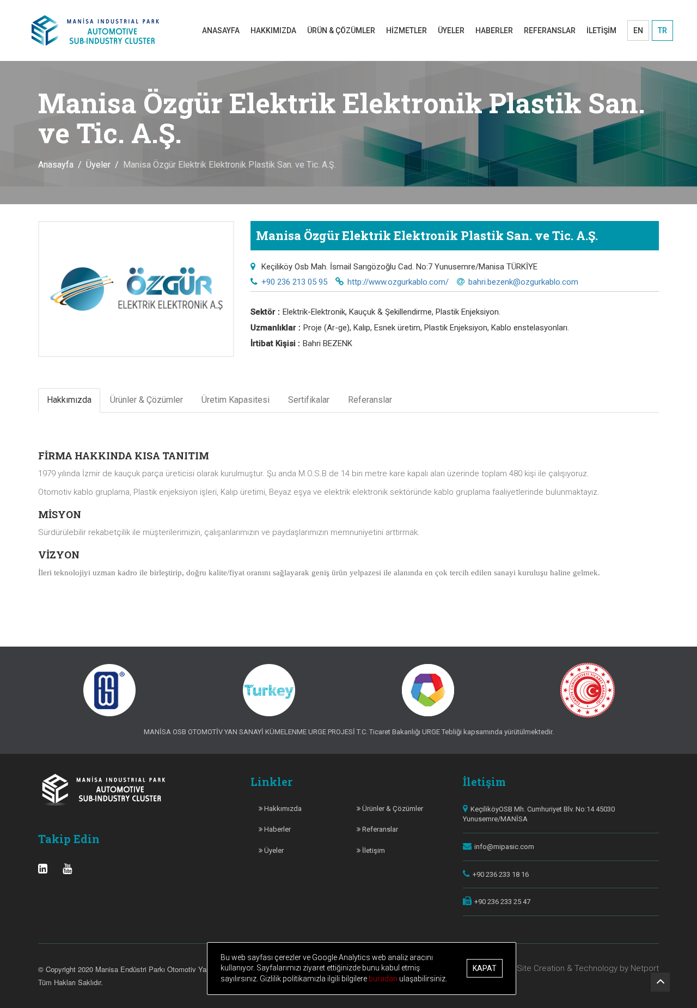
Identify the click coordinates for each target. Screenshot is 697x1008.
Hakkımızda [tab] (69, 400)
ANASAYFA (221, 30)
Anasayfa (56, 164)
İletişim (372, 850)
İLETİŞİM (601, 30)
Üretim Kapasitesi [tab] (235, 400)
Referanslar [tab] (370, 400)
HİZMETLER (406, 30)
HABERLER (494, 30)
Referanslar (379, 829)
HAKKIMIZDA (273, 30)
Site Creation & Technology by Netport (588, 968)
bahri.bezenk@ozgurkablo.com (523, 282)
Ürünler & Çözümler (391, 808)
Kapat (485, 968)
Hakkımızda (282, 808)
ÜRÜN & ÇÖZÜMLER (341, 30)
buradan (384, 978)
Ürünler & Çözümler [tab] (146, 400)
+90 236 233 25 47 (502, 902)
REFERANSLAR (550, 30)
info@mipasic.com (504, 847)
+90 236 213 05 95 (294, 282)
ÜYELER (451, 30)
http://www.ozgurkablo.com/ (398, 282)
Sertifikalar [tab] (308, 400)
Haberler (276, 829)
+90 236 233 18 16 (501, 874)
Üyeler (98, 164)
